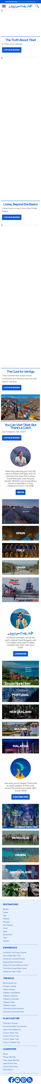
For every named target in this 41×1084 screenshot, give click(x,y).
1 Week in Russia (9, 989)
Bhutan (6, 909)
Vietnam (6, 941)
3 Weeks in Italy (9, 1002)
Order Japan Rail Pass (11, 1060)
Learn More (21, 654)
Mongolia (6, 922)
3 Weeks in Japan (9, 1005)
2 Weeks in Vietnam (10, 996)
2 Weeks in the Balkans (11, 993)
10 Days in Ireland (9, 986)
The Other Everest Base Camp (15, 968)
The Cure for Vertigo (20, 371)
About (5, 1054)
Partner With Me (9, 1057)
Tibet (5, 938)
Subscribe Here (20, 797)
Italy (4, 915)
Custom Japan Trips (10, 1033)
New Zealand (8, 925)
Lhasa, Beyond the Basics (20, 204)
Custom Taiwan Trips (11, 1039)
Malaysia (6, 919)
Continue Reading (12, 50)
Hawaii (5, 912)
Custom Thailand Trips (11, 1042)
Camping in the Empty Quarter (15, 952)
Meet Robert (8, 1070)
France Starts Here (10, 1066)
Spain (5, 931)
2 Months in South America (13, 1008)
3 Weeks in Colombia (10, 999)
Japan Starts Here (10, 1063)
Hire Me (20, 492)
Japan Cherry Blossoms (12, 1029)
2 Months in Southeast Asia (13, 1012)
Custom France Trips (11, 1036)
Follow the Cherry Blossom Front (15, 965)
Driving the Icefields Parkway (14, 959)
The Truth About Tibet (20, 40)
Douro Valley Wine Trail (11, 956)
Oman (5, 928)
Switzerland (7, 934)
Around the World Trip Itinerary (15, 1026)
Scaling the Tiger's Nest (12, 971)
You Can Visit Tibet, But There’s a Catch (20, 426)
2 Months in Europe (10, 1023)
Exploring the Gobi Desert (13, 962)
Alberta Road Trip (9, 983)
